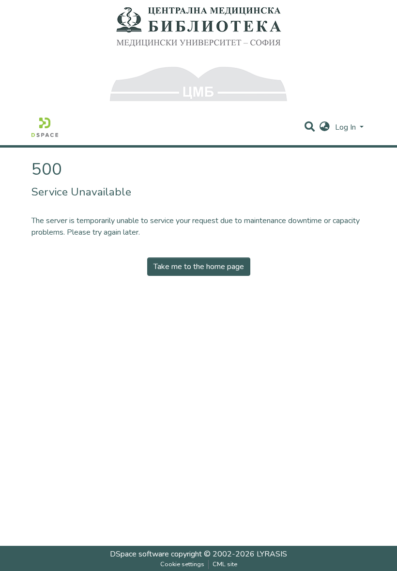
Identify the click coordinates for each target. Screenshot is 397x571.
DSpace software (139, 554)
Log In (346, 127)
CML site (225, 564)
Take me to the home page (198, 266)
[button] (324, 127)
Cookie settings (182, 564)
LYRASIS (272, 554)
